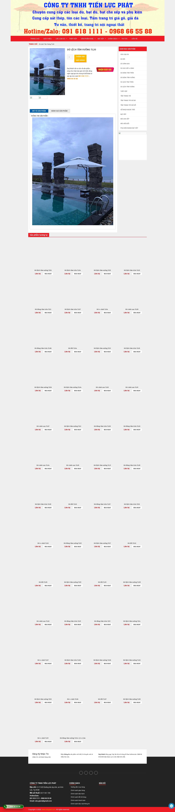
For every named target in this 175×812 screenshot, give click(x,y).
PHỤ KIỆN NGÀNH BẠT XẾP (129, 128)
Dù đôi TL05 (43, 582)
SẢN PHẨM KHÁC (87, 39)
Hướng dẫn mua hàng (78, 787)
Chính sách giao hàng (78, 790)
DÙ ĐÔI (123, 59)
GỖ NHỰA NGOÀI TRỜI (128, 110)
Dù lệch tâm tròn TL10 (132, 504)
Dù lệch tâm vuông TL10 (43, 699)
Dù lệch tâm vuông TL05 (132, 699)
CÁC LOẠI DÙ (60, 39)
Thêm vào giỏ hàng (80, 58)
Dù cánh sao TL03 (102, 387)
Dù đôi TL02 (132, 543)
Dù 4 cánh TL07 (43, 660)
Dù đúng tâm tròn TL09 (102, 426)
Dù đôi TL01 (102, 582)
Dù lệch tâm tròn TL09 (43, 504)
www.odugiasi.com (48, 809)
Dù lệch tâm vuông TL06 (102, 660)
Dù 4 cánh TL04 (102, 309)
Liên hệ (134, 39)
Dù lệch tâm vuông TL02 (132, 660)
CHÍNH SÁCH (112, 39)
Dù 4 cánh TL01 (43, 738)
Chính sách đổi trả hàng (78, 797)
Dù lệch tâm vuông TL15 (102, 270)
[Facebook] (81, 773)
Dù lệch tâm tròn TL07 (73, 309)
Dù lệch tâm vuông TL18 (43, 387)
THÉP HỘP (73, 39)
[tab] (39, 111)
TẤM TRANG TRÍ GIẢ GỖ (128, 105)
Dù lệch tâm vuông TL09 (132, 582)
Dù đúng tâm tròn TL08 (43, 348)
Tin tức (124, 39)
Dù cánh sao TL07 (43, 426)
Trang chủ (34, 39)
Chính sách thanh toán (78, 800)
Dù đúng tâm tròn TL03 (132, 426)
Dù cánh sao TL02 (43, 621)
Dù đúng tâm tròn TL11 (102, 621)
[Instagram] (91, 773)
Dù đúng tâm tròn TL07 (102, 504)
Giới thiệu (47, 39)
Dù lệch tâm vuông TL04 (72, 387)
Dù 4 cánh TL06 (72, 699)
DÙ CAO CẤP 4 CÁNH (127, 68)
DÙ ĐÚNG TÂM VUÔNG (128, 77)
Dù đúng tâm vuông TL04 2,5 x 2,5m (72, 738)
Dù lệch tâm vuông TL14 (131, 621)
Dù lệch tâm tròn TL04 (73, 270)
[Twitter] (86, 773)
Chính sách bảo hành (78, 794)
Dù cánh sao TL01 (132, 387)
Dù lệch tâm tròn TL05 (132, 348)
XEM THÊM (43, 253)
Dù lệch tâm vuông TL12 (72, 426)
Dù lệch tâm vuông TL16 (43, 270)
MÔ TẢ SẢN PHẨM (39, 111)
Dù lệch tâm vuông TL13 (102, 348)
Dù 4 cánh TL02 (43, 543)
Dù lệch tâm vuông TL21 (102, 465)
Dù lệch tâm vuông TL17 (102, 543)
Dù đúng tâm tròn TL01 (72, 621)
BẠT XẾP (101, 39)
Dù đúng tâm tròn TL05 (132, 465)
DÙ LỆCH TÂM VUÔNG (127, 87)
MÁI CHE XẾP (125, 119)
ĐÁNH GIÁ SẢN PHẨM (59, 111)
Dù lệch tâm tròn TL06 (73, 660)
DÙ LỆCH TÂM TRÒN (127, 82)
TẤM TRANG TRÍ (126, 96)
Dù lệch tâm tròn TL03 (132, 270)
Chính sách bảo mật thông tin (80, 804)
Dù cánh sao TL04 (43, 465)
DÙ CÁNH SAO (125, 64)
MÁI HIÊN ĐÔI (125, 123)
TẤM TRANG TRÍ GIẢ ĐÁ (128, 100)
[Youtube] (96, 773)
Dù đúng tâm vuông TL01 (73, 543)
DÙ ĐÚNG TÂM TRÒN (127, 73)
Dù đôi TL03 (72, 504)
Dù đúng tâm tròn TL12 (43, 309)
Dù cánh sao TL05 (72, 465)
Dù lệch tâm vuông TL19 (72, 582)
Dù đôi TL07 (102, 699)
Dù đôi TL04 (72, 348)
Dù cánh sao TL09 (131, 309)
